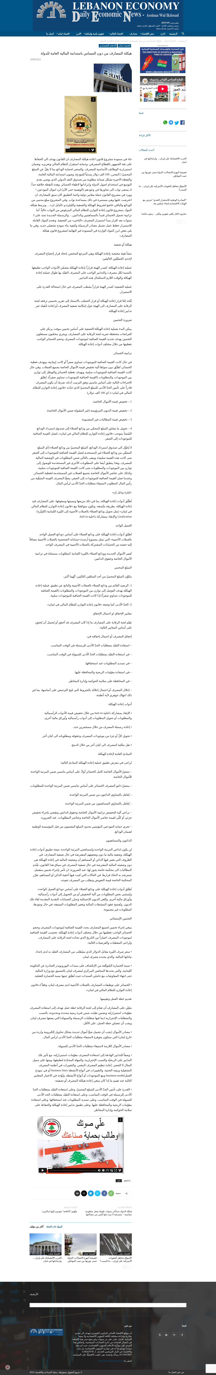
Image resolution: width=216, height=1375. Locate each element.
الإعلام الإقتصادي (108, 45)
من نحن (180, 1372)
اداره (163, 33)
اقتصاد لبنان (64, 33)
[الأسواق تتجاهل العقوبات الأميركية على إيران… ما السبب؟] (116, 1244)
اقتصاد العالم (116, 33)
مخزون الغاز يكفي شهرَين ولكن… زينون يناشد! (163, 213)
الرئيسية (173, 33)
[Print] (77, 1193)
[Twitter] (98, 1193)
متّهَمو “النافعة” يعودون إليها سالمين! (59, 1211)
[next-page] (124, 1267)
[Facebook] (104, 1193)
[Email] (84, 1193)
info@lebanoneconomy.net (110, 1361)
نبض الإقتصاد (148, 33)
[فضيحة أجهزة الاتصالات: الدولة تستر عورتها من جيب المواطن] (81, 1244)
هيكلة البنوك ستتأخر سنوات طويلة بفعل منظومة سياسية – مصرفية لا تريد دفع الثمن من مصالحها (108, 1213)
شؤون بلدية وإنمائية (94, 33)
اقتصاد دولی (124, 1254)
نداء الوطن (127, 1180)
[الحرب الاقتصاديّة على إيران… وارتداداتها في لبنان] (46, 1244)
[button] (182, 34)
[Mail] (166, 1335)
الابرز (78, 33)
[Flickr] (174, 1335)
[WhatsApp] (111, 1193)
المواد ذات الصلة (54, 1226)
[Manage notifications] (7, 1367)
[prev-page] (129, 1267)
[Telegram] (91, 1193)
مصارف (133, 33)
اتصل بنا (50, 33)
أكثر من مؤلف (36, 1226)
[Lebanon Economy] (108, 15)
